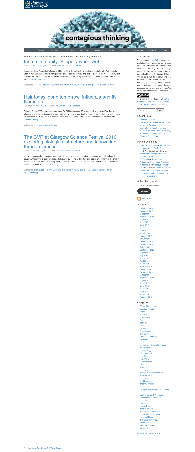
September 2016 (147, 249)
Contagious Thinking (148, 336)
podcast (95, 84)
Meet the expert (84, 84)
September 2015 (147, 277)
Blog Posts (84, 50)
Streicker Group (146, 145)
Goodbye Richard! (161, 164)
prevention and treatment (150, 397)
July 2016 (144, 255)
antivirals (143, 314)
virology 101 (145, 428)
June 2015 (144, 286)
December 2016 (146, 241)
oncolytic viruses (147, 383)
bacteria (143, 322)
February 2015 (146, 297)
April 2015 (144, 291)
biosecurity (144, 328)
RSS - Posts (146, 198)
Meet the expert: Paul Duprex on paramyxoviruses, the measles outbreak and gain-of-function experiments (155, 171)
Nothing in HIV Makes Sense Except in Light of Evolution (155, 123)
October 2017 (145, 213)
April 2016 (144, 261)
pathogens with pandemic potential (154, 389)
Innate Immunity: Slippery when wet (61, 61)
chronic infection (147, 333)
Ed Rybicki (144, 159)
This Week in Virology (149, 419)
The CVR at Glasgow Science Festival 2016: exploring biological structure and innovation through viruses (71, 141)
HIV (141, 364)
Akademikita (145, 164)
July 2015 (144, 283)
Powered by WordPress (37, 448)
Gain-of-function (146, 353)
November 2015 (146, 272)
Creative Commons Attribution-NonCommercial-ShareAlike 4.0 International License (153, 101)
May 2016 (144, 258)
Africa (142, 311)
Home (29, 50)
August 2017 (145, 219)
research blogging (147, 406)
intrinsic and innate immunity (65, 84)
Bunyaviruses (145, 331)
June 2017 (144, 224)
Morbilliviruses (146, 381)
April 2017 (144, 230)
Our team (124, 50)
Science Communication (102, 169)
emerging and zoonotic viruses (153, 345)
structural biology (107, 84)
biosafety (144, 325)
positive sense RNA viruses (151, 394)
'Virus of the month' (148, 306)
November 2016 (146, 244)
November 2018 (146, 208)
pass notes (144, 386)
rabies (142, 403)
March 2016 (145, 263)
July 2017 (144, 222)
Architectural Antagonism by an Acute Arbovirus (153, 155)
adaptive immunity (147, 308)
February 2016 (146, 266)
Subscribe (144, 191)
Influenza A (47, 84)
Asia (142, 320)
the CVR (154, 60)
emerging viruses (147, 347)
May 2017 (144, 227)
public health (85, 169)
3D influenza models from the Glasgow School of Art (152, 135)
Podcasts (71, 50)
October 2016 (145, 247)
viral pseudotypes (147, 425)
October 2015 (145, 274)
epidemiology (145, 350)
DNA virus (144, 339)
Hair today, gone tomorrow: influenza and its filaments (70, 99)
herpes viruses (146, 361)
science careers (146, 408)
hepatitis (143, 356)
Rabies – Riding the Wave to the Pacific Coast (155, 146)
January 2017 (145, 238)
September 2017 (147, 216)
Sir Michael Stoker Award (150, 414)
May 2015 (144, 288)
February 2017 (146, 236)
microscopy (145, 378)
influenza (38, 84)
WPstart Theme (55, 448)
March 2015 (145, 294)
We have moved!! (147, 119)
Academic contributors (104, 50)
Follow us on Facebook (149, 433)
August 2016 (145, 252)
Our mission (56, 50)
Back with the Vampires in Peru (153, 128)
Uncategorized (146, 422)
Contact (165, 50)
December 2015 (146, 269)
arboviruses (39, 169)
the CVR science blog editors (69, 65)
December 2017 (146, 211)
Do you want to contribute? (144, 50)
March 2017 (145, 233)
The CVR (41, 50)
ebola (142, 342)
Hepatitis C (49, 169)
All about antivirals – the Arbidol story (155, 130)
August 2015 (145, 280)
